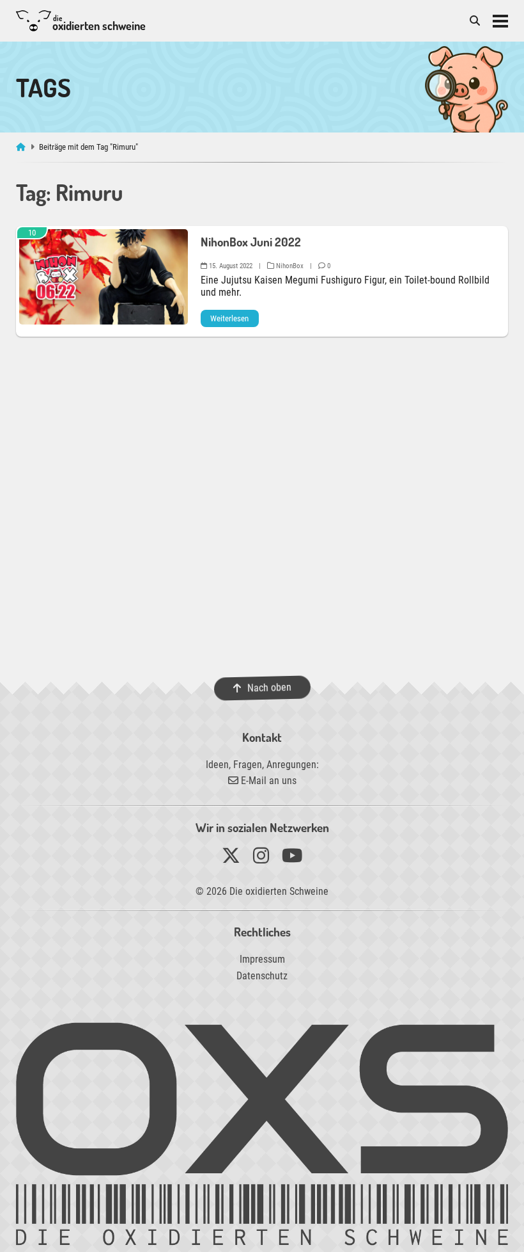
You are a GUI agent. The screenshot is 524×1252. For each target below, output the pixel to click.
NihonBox (289, 266)
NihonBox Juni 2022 (251, 242)
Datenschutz (262, 976)
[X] (231, 859)
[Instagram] (261, 859)
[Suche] (475, 21)
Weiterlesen (229, 318)
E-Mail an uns (267, 780)
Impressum (262, 959)
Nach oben (269, 688)
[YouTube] (292, 859)
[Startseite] (22, 147)
